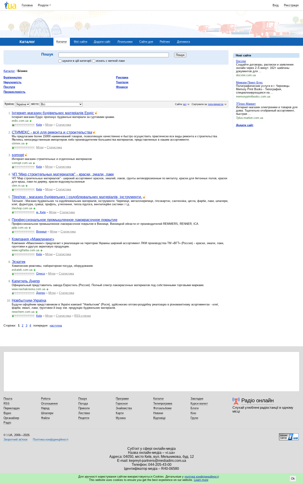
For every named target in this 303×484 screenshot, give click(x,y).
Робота (45, 398)
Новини (158, 413)
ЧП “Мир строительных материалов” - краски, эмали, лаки (63, 174)
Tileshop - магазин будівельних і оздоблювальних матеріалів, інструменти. (77, 197)
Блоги (195, 408)
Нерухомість (13, 82)
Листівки (84, 413)
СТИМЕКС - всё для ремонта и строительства (52, 132)
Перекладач (12, 408)
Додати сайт (102, 41)
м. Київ (41, 212)
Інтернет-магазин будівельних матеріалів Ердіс (53, 113)
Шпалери (47, 413)
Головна (27, 5)
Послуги (9, 87)
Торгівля (122, 82)
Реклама (122, 77)
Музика (121, 418)
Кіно (193, 413)
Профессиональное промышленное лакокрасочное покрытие (64, 219)
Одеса (40, 273)
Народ (45, 408)
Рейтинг (165, 41)
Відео (7, 413)
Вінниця (41, 231)
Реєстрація (291, 5)
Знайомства (124, 408)
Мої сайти (80, 41)
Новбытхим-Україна (29, 300)
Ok (293, 478)
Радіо (7, 422)
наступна (56, 325)
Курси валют (199, 403)
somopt (18, 155)
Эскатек (18, 261)
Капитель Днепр (26, 281)
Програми (122, 398)
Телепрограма (162, 403)
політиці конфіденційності (202, 476)
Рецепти (83, 418)
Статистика (63, 124)
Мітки (49, 124)
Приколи (84, 408)
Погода (83, 403)
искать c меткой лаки (110, 60)
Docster (241, 61)
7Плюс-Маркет (246, 104)
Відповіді (159, 418)
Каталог (61, 41)
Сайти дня (146, 41)
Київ (39, 124)
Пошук (82, 398)
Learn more (201, 480)
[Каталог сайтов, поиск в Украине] (289, 435)
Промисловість (15, 92)
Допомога (183, 41)
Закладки (197, 398)
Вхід (276, 5)
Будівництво (13, 77)
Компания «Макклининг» (33, 239)
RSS (7, 403)
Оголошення (49, 403)
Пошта (8, 398)
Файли (45, 418)
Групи (194, 418)
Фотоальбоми (162, 408)
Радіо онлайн (257, 400)
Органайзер (11, 418)
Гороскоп (122, 403)
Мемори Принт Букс (249, 82)
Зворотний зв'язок (16, 439)
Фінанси (122, 87)
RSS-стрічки (82, 315)
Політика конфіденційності (50, 439)
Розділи (43, 5)
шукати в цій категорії (77, 60)
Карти (120, 413)
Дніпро (40, 293)
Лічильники (124, 41)
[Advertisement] (266, 159)
